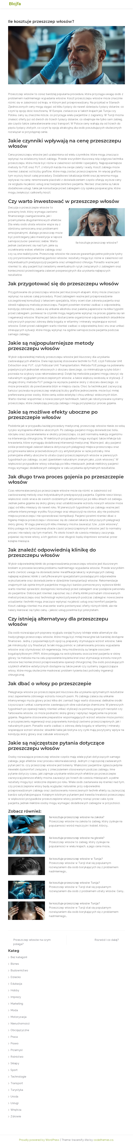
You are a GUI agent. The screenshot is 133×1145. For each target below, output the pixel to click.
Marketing (17, 1003)
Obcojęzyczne (20, 1030)
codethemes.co (104, 1139)
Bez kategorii (19, 957)
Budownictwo (19, 970)
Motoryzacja (19, 1016)
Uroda (14, 1096)
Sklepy (15, 1063)
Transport (17, 1083)
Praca (14, 1036)
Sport (14, 1070)
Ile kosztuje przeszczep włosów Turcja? (74, 882)
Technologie (18, 1076)
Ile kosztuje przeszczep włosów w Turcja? (76, 858)
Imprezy (16, 997)
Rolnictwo (17, 1056)
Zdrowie (16, 1116)
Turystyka (17, 1089)
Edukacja (16, 983)
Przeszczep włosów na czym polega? (32, 942)
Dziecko (16, 977)
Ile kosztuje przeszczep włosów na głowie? (77, 837)
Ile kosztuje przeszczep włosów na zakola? (76, 817)
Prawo (15, 1043)
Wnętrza (16, 1109)
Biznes (15, 963)
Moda (14, 1010)
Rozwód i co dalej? (107, 939)
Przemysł (17, 1050)
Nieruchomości (20, 1023)
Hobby (15, 990)
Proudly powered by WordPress (39, 1139)
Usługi (14, 1103)
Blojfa (15, 3)
